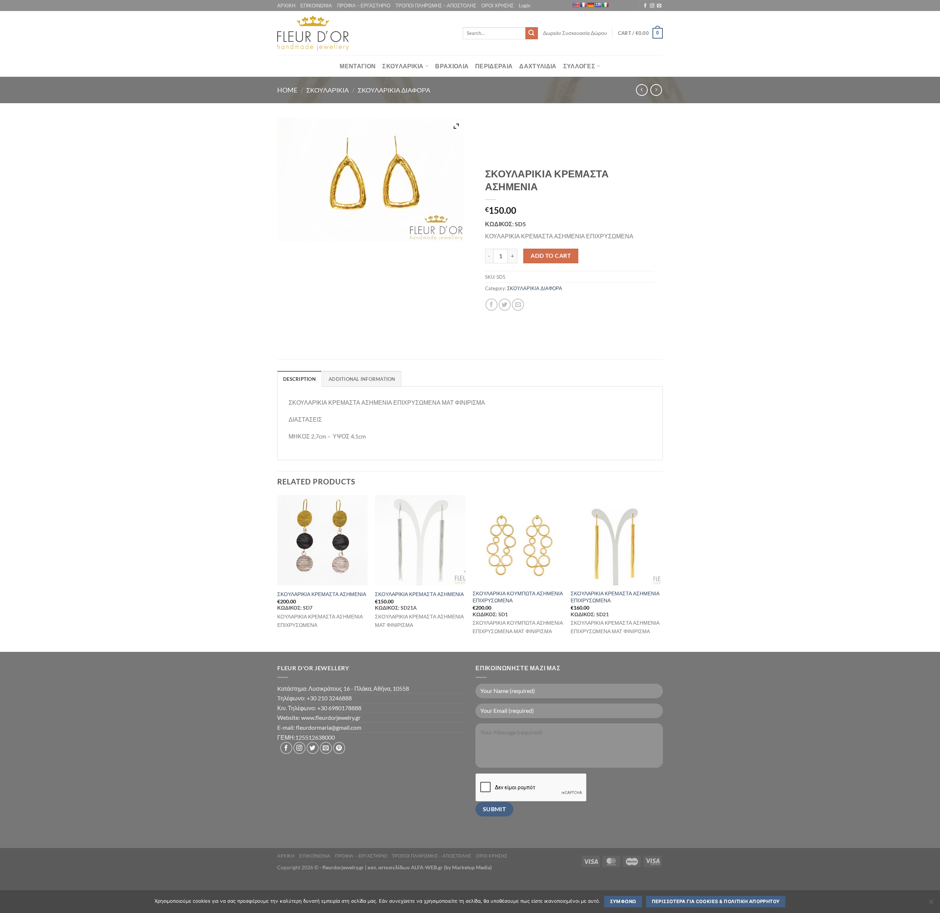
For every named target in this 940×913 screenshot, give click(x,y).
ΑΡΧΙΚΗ (286, 5)
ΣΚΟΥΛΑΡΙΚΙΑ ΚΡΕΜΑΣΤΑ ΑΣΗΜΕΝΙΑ (321, 594)
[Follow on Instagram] (652, 5)
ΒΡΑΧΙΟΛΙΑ (452, 65)
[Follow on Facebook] (645, 5)
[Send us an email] (659, 5)
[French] (583, 5)
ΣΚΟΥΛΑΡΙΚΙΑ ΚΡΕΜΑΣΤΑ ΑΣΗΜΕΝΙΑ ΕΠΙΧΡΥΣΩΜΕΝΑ (615, 596)
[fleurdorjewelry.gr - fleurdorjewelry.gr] (313, 33)
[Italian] (605, 5)
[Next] (660, 573)
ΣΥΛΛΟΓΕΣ (579, 65)
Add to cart (551, 255)
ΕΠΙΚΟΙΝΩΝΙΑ (316, 5)
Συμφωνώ (623, 901)
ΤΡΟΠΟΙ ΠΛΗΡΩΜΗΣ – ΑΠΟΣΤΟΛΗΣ (435, 5)
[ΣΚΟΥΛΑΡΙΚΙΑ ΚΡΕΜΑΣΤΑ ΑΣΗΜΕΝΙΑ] (322, 540)
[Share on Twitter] (505, 305)
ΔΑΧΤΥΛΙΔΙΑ (537, 65)
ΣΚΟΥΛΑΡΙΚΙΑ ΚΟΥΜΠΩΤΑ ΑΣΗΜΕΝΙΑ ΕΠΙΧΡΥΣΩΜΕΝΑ (518, 596)
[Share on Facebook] (491, 305)
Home (287, 90)
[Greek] (597, 5)
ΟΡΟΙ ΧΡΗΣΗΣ (497, 5)
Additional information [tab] (362, 379)
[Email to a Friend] (518, 305)
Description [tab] (299, 379)
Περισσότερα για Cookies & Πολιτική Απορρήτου (716, 901)
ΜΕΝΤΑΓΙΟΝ (358, 65)
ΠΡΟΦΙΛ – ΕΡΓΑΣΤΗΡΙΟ (363, 5)
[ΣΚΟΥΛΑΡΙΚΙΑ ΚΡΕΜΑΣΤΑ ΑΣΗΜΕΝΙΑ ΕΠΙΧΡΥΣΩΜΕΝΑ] (616, 540)
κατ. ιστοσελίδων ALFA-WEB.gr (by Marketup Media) (430, 867)
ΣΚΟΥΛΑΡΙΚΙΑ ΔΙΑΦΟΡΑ (394, 90)
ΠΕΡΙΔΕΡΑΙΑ (494, 65)
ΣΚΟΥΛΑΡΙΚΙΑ (403, 65)
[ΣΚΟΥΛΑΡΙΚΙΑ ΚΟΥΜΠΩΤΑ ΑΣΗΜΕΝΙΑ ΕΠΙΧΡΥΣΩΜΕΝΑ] (518, 540)
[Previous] (277, 573)
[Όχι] (930, 904)
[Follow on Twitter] (313, 748)
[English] (575, 5)
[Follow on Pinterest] (339, 748)
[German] (590, 5)
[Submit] (531, 33)
